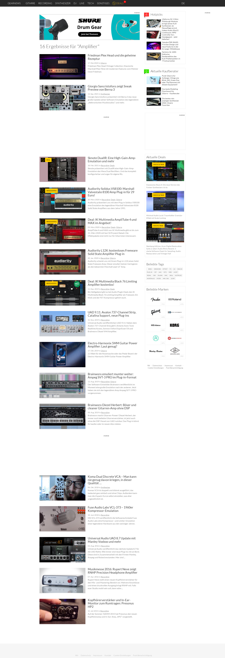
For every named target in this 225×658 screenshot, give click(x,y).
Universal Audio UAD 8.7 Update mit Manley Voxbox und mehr (112, 539)
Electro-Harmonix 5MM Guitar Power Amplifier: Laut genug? (112, 344)
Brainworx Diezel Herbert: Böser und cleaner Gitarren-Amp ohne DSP (112, 406)
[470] (155, 312)
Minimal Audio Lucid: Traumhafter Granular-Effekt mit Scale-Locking (164, 206)
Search (221, 3)
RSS (214, 3)
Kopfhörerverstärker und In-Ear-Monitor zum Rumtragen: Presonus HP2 (111, 603)
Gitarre (30, 3)
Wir (148, 366)
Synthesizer (62, 3)
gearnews (14, 3)
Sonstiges (103, 3)
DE (183, 3)
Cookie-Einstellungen (156, 368)
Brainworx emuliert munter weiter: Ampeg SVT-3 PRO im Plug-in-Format (112, 375)
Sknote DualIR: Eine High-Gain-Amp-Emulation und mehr (112, 159)
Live (82, 3)
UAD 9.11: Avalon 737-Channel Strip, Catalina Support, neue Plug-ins (112, 313)
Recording (45, 3)
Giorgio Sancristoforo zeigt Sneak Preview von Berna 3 (110, 87)
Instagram (197, 3)
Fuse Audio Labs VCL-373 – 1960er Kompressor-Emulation (110, 508)
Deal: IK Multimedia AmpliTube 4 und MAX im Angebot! (112, 221)
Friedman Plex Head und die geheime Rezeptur (112, 56)
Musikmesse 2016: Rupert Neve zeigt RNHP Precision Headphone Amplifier (112, 570)
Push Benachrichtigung (174, 368)
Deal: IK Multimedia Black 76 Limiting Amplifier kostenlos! (112, 282)
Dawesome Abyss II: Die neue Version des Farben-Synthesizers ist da (163, 175)
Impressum (169, 366)
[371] (156, 338)
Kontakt (178, 366)
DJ (75, 3)
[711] (156, 299)
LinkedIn (191, 3)
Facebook (202, 3)
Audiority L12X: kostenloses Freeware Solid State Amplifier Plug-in (113, 252)
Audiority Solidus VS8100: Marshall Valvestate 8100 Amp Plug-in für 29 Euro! (111, 192)
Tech (91, 3)
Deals (119, 3)
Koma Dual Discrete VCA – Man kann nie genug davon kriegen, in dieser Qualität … (112, 480)
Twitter (208, 3)
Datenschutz (157, 366)
